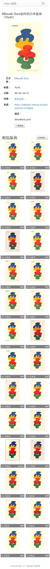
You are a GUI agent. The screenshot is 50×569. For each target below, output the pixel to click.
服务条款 (30, 566)
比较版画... (42, 137)
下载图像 (19, 125)
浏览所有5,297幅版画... (24, 108)
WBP (22, 167)
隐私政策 (37, 566)
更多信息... (20, 98)
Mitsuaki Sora (21, 78)
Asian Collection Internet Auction (31, 104)
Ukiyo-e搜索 (10, 3)
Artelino (21, 466)
